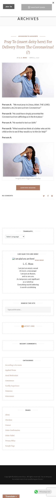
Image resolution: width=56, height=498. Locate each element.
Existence (8, 391)
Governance (9, 396)
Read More (39, 260)
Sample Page (10, 446)
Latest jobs (29, 326)
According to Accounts (28, 36)
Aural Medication (11, 375)
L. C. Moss (23, 58)
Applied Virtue (10, 370)
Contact (8, 425)
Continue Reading (28, 188)
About (7, 415)
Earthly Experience (12, 386)
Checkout (8, 420)
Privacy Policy (10, 440)
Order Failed (9, 435)
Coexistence (9, 380)
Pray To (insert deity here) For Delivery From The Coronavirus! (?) (28, 47)
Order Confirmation (12, 430)
